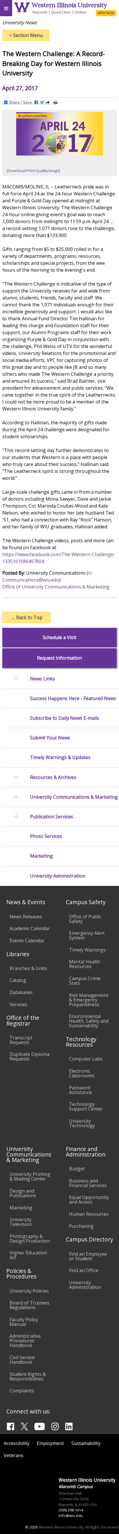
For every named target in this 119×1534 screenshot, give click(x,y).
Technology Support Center (86, 1106)
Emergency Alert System (87, 935)
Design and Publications (23, 1193)
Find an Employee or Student (88, 1256)
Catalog (18, 980)
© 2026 (31, 1527)
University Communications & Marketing (74, 797)
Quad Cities (61, 12)
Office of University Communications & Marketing (55, 587)
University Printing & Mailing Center (30, 1176)
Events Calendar (27, 940)
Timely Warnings (87, 950)
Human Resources (89, 1214)
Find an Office (83, 1270)
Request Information (59, 658)
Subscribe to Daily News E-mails (64, 718)
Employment (50, 1443)
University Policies (29, 1291)
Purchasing (81, 1226)
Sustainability (86, 1443)
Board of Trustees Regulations (29, 1305)
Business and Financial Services (88, 1183)
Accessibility (16, 1443)
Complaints (22, 1390)
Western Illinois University (69, 5)
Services (18, 1004)
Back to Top (26, 617)
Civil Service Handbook (22, 1359)
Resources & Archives (53, 777)
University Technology (82, 1123)
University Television (21, 1221)
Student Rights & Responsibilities (28, 1376)
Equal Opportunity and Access (89, 1199)
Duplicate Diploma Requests (29, 1056)
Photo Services (46, 836)
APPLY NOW (106, 13)
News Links (42, 679)
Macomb (40, 12)
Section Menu (26, 35)
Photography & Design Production (30, 1238)
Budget (77, 1168)
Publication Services (51, 816)
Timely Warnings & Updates (60, 757)
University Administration (57, 876)
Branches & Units (28, 968)
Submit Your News (50, 738)
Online (80, 12)
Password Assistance (80, 1090)
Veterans (13, 1455)
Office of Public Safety (85, 918)
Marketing (41, 856)
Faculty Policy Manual (24, 1321)
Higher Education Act (28, 1255)
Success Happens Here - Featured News (73, 698)
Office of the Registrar (22, 1020)
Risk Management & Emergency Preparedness (88, 1000)
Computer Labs (86, 1059)
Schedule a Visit (59, 637)
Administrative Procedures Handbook (25, 1340)
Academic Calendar (30, 928)
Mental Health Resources (84, 963)
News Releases (26, 916)
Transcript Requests (21, 1040)
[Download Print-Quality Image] (33, 170)
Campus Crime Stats (85, 980)
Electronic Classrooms (81, 1073)
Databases (21, 992)
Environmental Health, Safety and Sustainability (89, 1021)
